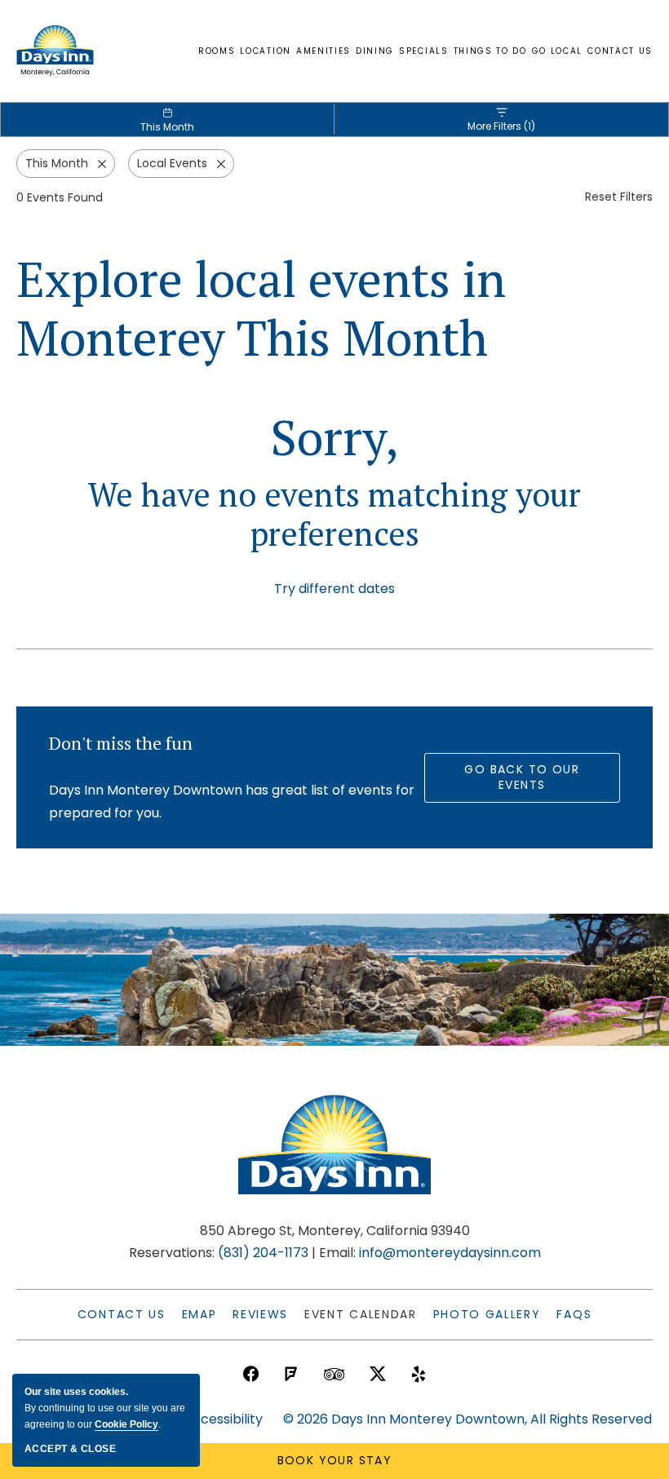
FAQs (573, 1314)
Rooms (216, 51)
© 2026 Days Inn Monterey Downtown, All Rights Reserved (467, 1419)
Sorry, (334, 437)
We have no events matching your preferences (334, 514)
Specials (423, 51)
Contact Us (620, 51)
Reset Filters (619, 196)
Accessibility (223, 1419)
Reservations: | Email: (335, 1241)
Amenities (323, 51)
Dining (375, 51)
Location (265, 51)
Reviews (260, 1314)
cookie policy (126, 1424)
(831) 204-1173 (263, 1252)
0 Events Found (59, 197)
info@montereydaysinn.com (450, 1252)
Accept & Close (70, 1449)
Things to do (490, 51)
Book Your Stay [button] (334, 1460)
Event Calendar (360, 1314)
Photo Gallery (487, 1314)
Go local (557, 51)
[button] (334, 588)
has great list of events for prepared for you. (231, 801)
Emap (199, 1314)
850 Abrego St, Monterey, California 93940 (335, 1230)
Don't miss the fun (121, 743)
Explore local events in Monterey (261, 308)
